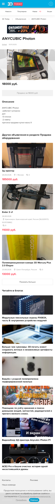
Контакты (6, 480)
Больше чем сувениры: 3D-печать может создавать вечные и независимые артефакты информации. (27, 350)
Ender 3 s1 (7, 212)
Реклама (12, 30)
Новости (8, 11)
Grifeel (4, 45)
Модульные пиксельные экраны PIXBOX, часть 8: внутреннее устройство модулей (24, 319)
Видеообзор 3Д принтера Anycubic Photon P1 (26, 440)
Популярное (21, 11)
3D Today (5, 19)
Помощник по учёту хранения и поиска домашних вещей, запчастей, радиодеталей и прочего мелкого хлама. (27, 411)
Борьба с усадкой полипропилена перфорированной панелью (20, 380)
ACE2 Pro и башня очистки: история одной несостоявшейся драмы (25, 468)
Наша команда (8, 485)
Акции (49, 11)
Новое (36, 11)
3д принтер (8, 170)
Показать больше (27, 282)
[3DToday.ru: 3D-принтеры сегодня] (15, 5)
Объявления (20, 19)
